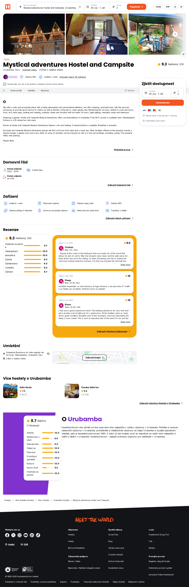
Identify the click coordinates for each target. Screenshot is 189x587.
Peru (17, 70)
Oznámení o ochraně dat (16, 582)
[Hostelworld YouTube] (26, 535)
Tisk (150, 541)
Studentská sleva (115, 568)
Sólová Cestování (116, 561)
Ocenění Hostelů (115, 555)
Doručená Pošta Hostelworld (161, 575)
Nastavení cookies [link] (136, 582)
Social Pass (113, 534)
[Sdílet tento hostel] (183, 54)
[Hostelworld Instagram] (19, 535)
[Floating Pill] (175, 34)
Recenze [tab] (45, 90)
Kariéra (152, 548)
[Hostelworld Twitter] (13, 535)
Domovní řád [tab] (16, 90)
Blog (110, 541)
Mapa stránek (119, 582)
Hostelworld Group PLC (159, 534)
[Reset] (80, 7)
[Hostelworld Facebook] (7, 535)
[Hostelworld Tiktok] (38, 535)
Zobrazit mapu (29, 70)
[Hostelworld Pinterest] (32, 535)
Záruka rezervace (116, 548)
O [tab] (3, 90)
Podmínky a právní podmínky (43, 582)
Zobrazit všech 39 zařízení (73, 77)
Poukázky (75, 582)
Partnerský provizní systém (160, 568)
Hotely (71, 541)
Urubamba (8, 70)
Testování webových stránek (96, 582)
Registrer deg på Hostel (159, 561)
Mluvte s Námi (74, 561)
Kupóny (63, 582)
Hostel (6, 59)
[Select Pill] (175, 6)
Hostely (71, 534)
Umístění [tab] (31, 90)
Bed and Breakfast (76, 548)
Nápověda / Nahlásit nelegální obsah (84, 568)
